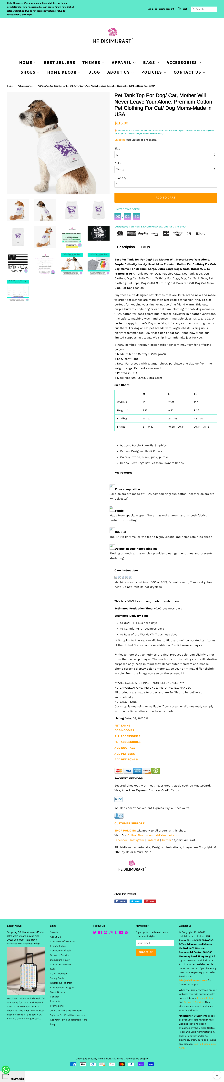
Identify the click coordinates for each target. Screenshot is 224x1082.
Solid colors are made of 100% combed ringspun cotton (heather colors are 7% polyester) (162, 496)
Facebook (121, 840)
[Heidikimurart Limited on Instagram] (110, 933)
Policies (152, 72)
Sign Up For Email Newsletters (67, 1015)
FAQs (145, 247)
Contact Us (188, 72)
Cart (185, 9)
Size (117, 148)
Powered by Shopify (136, 1058)
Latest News (14, 925)
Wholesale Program (61, 982)
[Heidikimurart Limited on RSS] (126, 933)
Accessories (182, 63)
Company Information (62, 941)
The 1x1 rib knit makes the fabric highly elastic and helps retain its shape (161, 536)
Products (55, 1001)
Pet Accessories (25, 86)
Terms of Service (59, 955)
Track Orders (57, 992)
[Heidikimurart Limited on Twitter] (95, 933)
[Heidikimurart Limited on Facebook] (100, 933)
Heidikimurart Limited (111, 1058)
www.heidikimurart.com (162, 835)
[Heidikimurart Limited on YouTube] (121, 933)
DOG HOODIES (124, 730)
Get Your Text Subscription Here (68, 1019)
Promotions (57, 1005)
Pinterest (153, 840)
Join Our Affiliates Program (66, 1010)
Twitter (166, 840)
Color (118, 163)
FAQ (52, 969)
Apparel (122, 63)
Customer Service (60, 964)
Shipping (119, 139)
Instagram (137, 840)
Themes (92, 63)
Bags (149, 63)
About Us (119, 72)
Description (126, 247)
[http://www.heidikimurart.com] (131, 876)
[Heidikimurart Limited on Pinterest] (105, 933)
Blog (94, 72)
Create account (166, 9)
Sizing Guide (57, 978)
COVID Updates (59, 973)
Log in (150, 9)
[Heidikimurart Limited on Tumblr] (116, 933)
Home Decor (62, 72)
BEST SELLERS (59, 63)
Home (10, 86)
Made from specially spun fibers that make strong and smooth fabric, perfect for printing (158, 518)
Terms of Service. (194, 1002)
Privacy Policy (58, 946)
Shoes (29, 72)
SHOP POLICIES (125, 830)
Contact (54, 996)
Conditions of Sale (60, 950)
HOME (26, 63)
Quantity (120, 178)
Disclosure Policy (60, 960)
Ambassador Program (62, 987)
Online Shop (135, 835)
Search (54, 932)
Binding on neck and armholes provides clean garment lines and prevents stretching (161, 556)
